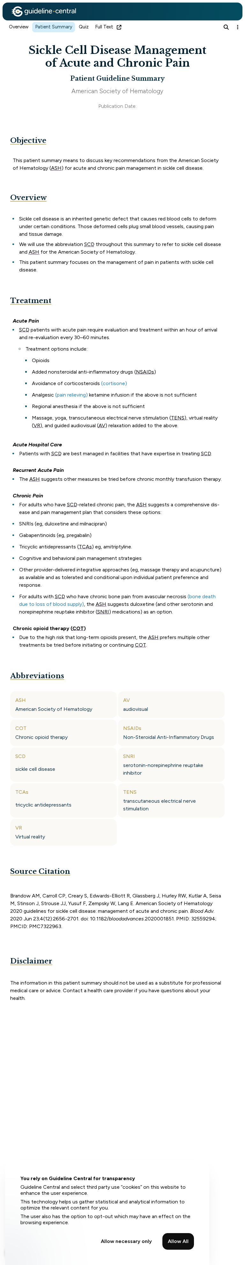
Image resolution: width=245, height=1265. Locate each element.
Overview (18, 27)
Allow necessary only (126, 1241)
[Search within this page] (226, 27)
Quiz (84, 27)
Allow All (178, 1241)
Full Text (104, 27)
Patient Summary (53, 27)
